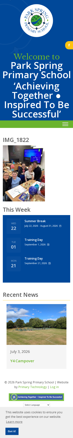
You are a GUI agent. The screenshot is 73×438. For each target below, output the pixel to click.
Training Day (34, 240)
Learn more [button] (14, 422)
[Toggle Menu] (65, 124)
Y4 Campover (22, 360)
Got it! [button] (12, 431)
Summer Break (35, 221)
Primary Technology (32, 387)
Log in (54, 387)
